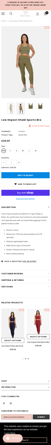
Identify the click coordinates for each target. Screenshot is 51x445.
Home (3, 21)
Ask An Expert (30, 261)
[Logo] (25, 13)
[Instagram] (10, 403)
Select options (12, 340)
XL (36, 151)
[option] (25, 62)
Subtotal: (5, 167)
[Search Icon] (11, 13)
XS (10, 151)
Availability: (6, 131)
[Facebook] (3, 403)
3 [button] (28, 358)
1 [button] (23, 358)
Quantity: (5, 158)
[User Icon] (37, 13)
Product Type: (7, 135)
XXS (3, 151)
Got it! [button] (25, 440)
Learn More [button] (9, 433)
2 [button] (25, 358)
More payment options (25, 199)
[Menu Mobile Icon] (3, 13)
